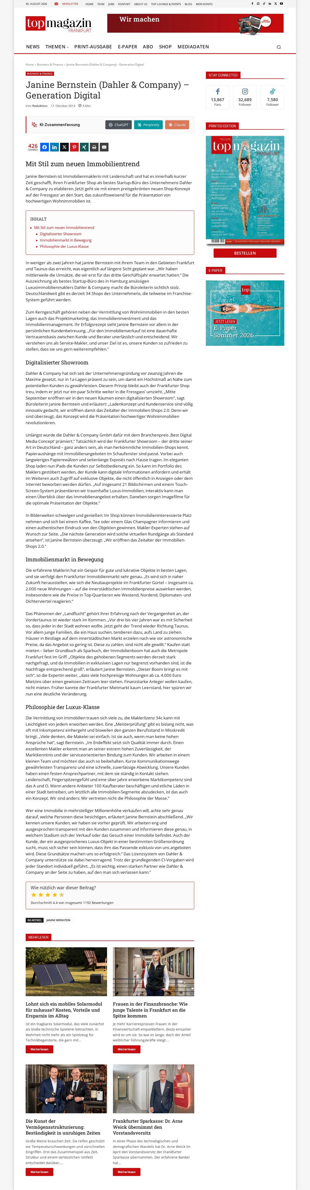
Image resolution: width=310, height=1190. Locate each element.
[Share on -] (44, 147)
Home (30, 64)
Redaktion (39, 105)
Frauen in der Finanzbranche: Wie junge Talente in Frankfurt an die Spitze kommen (150, 1010)
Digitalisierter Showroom (61, 233)
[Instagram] (258, 4)
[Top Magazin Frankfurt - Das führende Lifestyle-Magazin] (59, 24)
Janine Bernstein (58, 920)
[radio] (33, 895)
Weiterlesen (39, 1049)
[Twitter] (276, 4)
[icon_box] (66, 4)
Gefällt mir (217, 89)
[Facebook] (252, 4)
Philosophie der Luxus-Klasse (64, 246)
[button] (278, 47)
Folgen (245, 89)
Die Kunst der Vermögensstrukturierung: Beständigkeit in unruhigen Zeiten (63, 1127)
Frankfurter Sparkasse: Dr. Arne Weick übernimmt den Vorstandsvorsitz (148, 1127)
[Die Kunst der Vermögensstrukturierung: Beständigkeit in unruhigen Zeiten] (66, 1088)
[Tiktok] (264, 4)
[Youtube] (281, 4)
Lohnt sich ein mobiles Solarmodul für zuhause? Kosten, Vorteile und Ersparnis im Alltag (64, 1010)
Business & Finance (50, 64)
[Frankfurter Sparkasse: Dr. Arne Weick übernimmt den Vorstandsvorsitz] (153, 1088)
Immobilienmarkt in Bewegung (66, 240)
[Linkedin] (270, 4)
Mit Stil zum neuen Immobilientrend (64, 227)
